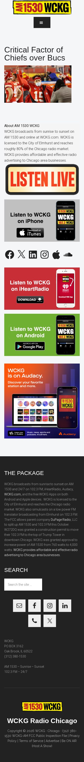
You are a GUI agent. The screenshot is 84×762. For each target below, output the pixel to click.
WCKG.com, (13, 494)
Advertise (52, 741)
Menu (42, 22)
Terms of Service (31, 741)
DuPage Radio (61, 519)
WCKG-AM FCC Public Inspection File (39, 736)
